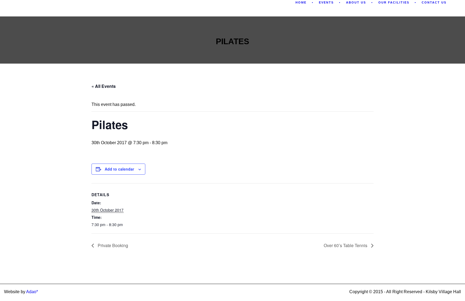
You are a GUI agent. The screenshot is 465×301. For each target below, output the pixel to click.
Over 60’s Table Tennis (346, 245)
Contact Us (434, 2)
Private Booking (112, 245)
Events (326, 2)
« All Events (103, 86)
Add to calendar (119, 169)
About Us (356, 2)
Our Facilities (393, 2)
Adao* (32, 291)
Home (301, 2)
